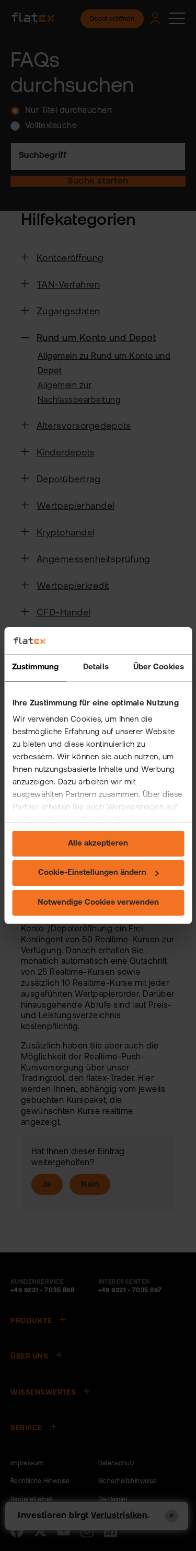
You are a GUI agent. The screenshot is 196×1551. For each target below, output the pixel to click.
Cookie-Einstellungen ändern (92, 873)
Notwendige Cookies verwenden (98, 903)
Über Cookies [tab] (158, 667)
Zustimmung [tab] (35, 667)
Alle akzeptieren (98, 844)
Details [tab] (96, 667)
